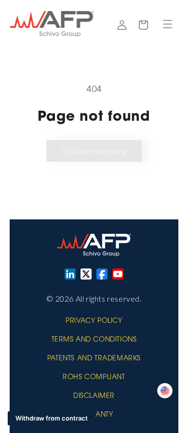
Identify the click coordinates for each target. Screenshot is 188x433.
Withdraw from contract (51, 418)
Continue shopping (94, 151)
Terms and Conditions (94, 340)
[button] (167, 24)
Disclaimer (94, 396)
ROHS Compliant (94, 377)
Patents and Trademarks (94, 359)
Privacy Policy (94, 321)
